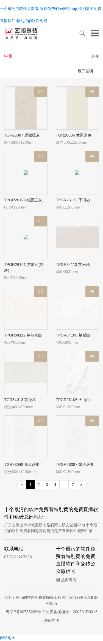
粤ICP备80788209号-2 (26, 612)
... (64, 484)
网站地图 (7, 637)
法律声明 (51, 620)
